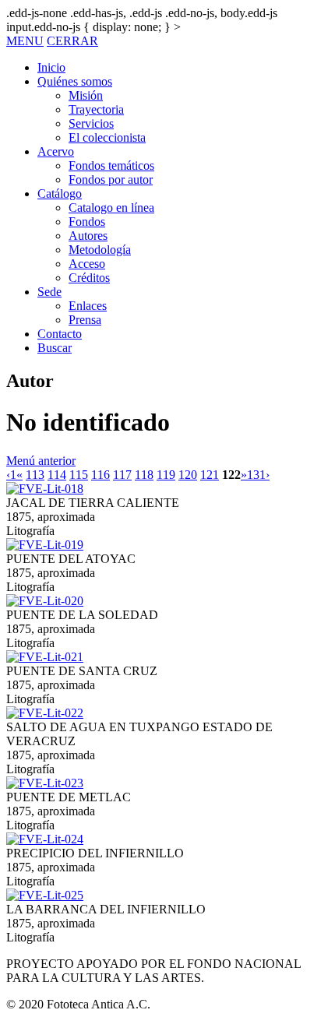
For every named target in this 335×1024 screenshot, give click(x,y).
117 (122, 474)
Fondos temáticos (111, 165)
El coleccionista (107, 137)
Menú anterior (41, 460)
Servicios (91, 123)
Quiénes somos (74, 81)
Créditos (89, 277)
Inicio (51, 67)
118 (144, 474)
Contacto (59, 333)
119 (166, 474)
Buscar (54, 347)
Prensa (85, 319)
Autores (88, 235)
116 (100, 474)
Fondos (87, 221)
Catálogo (59, 193)
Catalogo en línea (111, 207)
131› (258, 474)
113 (35, 474)
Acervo (55, 151)
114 (57, 474)
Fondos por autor (111, 179)
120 (187, 474)
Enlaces (88, 305)
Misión (86, 95)
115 (78, 474)
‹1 (11, 474)
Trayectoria (96, 109)
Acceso (87, 263)
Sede (49, 291)
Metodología (100, 249)
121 (209, 474)
